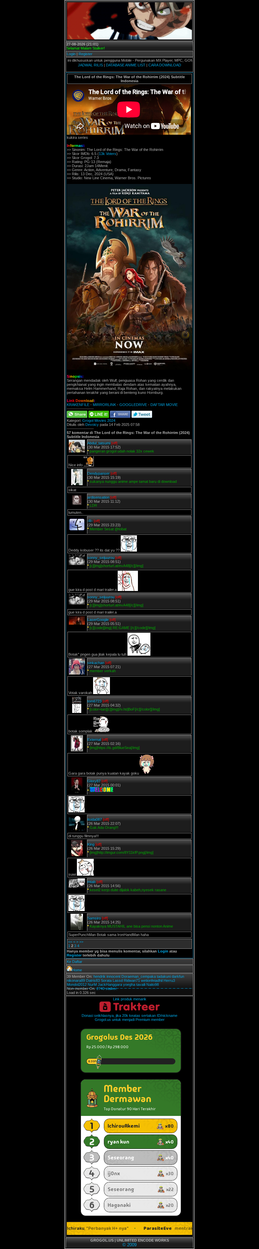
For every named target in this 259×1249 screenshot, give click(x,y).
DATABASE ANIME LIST (125, 65)
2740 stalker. (106, 989)
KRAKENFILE (78, 405)
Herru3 (169, 980)
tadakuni (164, 976)
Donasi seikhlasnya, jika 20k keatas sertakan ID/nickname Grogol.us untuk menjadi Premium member (129, 1017)
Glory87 (93, 781)
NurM (92, 984)
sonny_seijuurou (100, 558)
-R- (90, 521)
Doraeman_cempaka (138, 976)
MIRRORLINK (104, 405)
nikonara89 (76, 980)
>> (81, 942)
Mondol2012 (77, 984)
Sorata (106, 980)
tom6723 (94, 701)
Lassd (118, 980)
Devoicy (92, 425)
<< (70, 942)
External (94, 740)
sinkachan (95, 663)
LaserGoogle (98, 620)
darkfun (178, 976)
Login (71, 54)
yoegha (129, 984)
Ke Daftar (74, 962)
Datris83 (93, 980)
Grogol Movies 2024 (98, 420)
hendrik (99, 976)
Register (85, 54)
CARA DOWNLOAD (164, 65)
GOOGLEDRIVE (133, 405)
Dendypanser (98, 473)
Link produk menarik (129, 999)
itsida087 (94, 819)
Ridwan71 (132, 980)
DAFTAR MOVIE (164, 405)
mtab (91, 882)
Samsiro (94, 918)
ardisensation (98, 497)
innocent (113, 976)
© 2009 (129, 1244)
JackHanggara (110, 984)
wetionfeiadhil (152, 980)
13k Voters (107, 154)
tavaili (140, 984)
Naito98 (152, 984)
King (90, 844)
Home (77, 970)
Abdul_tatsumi (98, 443)
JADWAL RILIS (90, 65)
